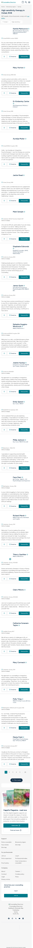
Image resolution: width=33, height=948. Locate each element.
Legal (3, 877)
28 (25, 772)
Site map (4, 847)
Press (17, 877)
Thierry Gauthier (20, 554)
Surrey (19, 6)
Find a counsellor (6, 842)
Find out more (15, 830)
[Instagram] (12, 918)
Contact (4, 874)
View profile (24, 56)
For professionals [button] (7, 852)
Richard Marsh (19, 515)
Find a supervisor (6, 858)
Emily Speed (18, 402)
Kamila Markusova (20, 29)
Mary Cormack (19, 662)
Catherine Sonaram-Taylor (21, 624)
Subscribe (16, 826)
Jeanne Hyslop (19, 363)
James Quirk (18, 286)
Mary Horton (18, 68)
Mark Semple (18, 212)
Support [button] (4, 838)
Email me (12, 56)
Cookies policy (19, 874)
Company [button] (4, 868)
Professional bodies (21, 858)
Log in (17, 856)
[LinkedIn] (23, 918)
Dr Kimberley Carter (21, 101)
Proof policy (5, 863)
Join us (3, 856)
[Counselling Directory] (9, 2)
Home (3, 6)
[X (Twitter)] (15, 918)
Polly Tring (17, 699)
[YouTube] (19, 918)
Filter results (16, 780)
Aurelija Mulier (19, 139)
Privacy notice (5, 879)
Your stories (5, 845)
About (3, 871)
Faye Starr (17, 477)
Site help (17, 845)
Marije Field (18, 737)
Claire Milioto (18, 590)
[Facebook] (8, 918)
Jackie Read (18, 175)
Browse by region (11, 6)
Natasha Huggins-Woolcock (20, 325)
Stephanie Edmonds (21, 246)
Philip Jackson (19, 440)
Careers (18, 871)
